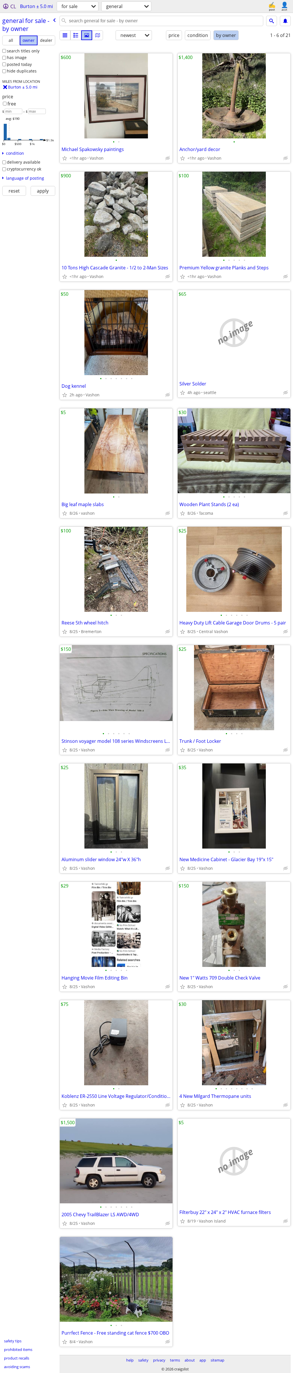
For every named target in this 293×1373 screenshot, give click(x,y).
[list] (65, 35)
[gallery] (86, 35)
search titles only (23, 51)
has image (17, 57)
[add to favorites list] (64, 158)
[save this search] (285, 21)
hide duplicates (22, 71)
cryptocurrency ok (24, 169)
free (11, 104)
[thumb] (75, 35)
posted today (19, 64)
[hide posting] (167, 158)
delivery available (23, 162)
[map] (97, 35)
